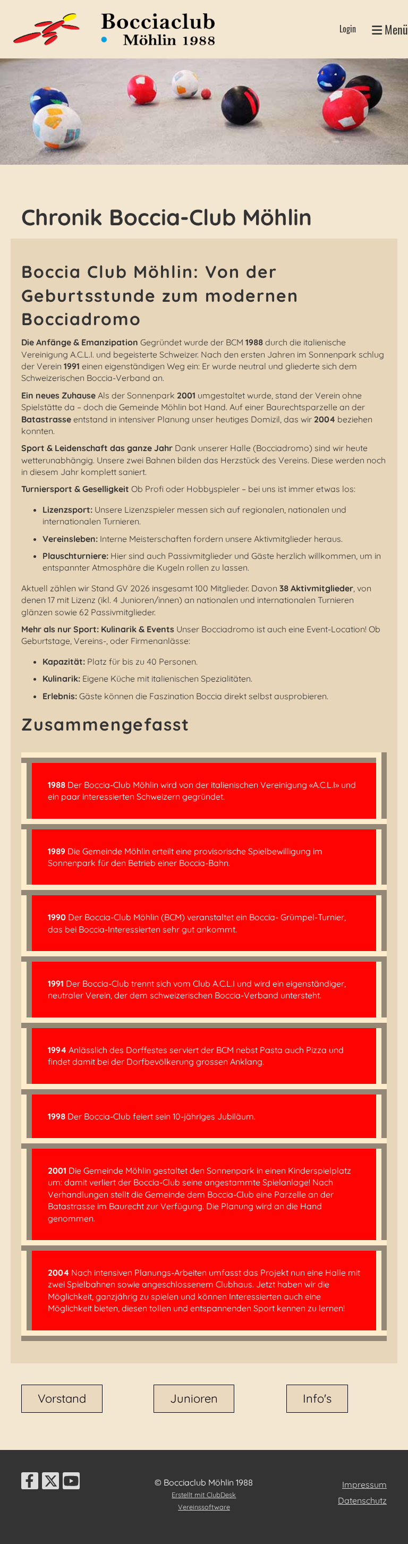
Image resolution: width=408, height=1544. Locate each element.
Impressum (364, 1484)
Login (347, 28)
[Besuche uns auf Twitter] (50, 1483)
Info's (317, 1398)
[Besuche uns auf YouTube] (71, 1483)
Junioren (194, 1398)
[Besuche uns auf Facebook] (29, 1483)
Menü (395, 29)
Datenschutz (362, 1500)
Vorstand (62, 1398)
